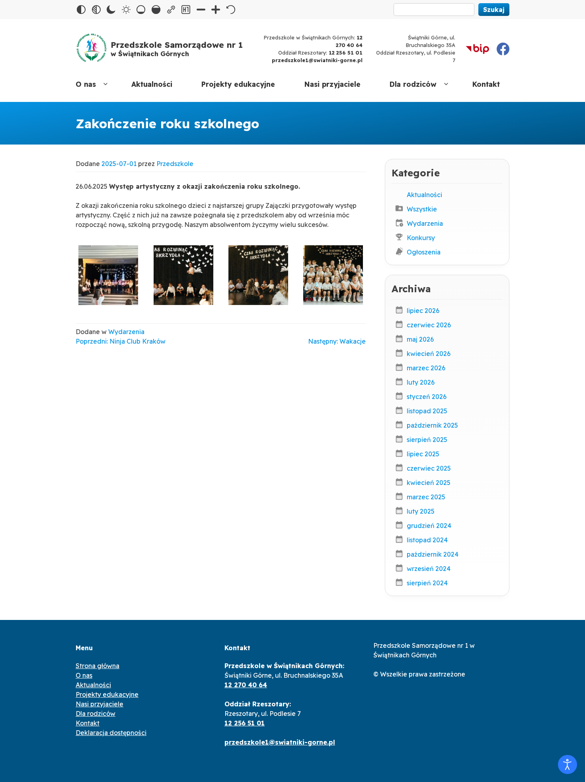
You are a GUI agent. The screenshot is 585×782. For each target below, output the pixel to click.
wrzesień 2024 (428, 569)
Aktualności (151, 84)
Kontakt (486, 84)
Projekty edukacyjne (238, 84)
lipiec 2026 (423, 311)
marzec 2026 (426, 368)
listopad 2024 (427, 540)
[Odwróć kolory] (81, 9)
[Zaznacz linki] (171, 9)
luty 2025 (421, 511)
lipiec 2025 (423, 454)
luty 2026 (421, 382)
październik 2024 (432, 554)
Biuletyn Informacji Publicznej (477, 49)
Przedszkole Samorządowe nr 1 (177, 48)
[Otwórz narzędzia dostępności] (567, 764)
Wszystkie (422, 209)
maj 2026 (420, 339)
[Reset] (230, 9)
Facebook (503, 49)
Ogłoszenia (424, 252)
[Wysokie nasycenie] (156, 9)
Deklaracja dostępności (111, 733)
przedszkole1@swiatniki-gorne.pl (317, 60)
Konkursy (421, 238)
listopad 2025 (427, 411)
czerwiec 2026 (429, 325)
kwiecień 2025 (428, 483)
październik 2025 (432, 425)
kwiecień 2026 (428, 354)
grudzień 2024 (429, 526)
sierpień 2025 (427, 440)
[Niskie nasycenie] (140, 9)
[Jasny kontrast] (126, 9)
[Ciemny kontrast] (111, 9)
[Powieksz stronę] (215, 9)
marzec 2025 (426, 497)
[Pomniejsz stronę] (201, 9)
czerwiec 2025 (429, 468)
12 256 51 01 (346, 52)
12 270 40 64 (245, 685)
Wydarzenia (126, 332)
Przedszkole (174, 164)
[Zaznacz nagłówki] (185, 9)
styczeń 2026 (427, 397)
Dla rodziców (413, 84)
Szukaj (494, 10)
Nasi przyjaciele (332, 84)
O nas (86, 84)
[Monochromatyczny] (96, 9)
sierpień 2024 (427, 583)
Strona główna (97, 666)
